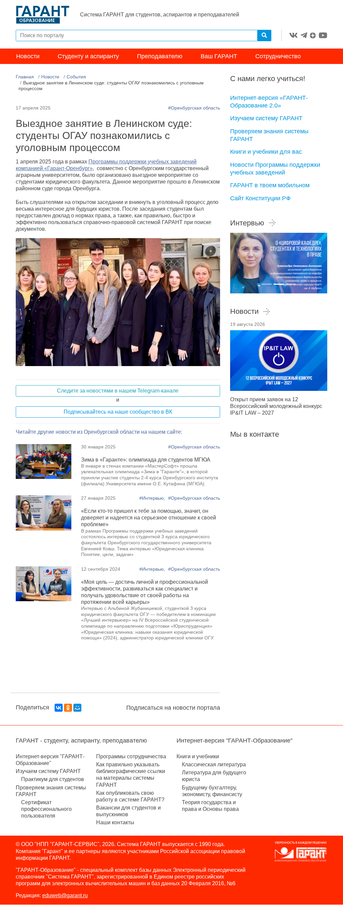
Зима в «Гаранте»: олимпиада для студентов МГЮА (145, 460)
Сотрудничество (278, 56)
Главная (25, 76)
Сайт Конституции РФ (260, 198)
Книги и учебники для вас (266, 151)
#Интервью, (152, 498)
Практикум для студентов (52, 779)
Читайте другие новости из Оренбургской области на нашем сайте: (99, 432)
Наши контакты (115, 822)
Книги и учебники (198, 756)
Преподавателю (160, 56)
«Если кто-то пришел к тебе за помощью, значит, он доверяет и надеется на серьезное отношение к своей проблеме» (148, 517)
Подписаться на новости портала (173, 707)
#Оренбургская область (194, 108)
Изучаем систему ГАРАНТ (266, 118)
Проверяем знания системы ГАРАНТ (269, 135)
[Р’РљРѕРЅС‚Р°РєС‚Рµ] (59, 708)
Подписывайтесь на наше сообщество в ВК (118, 412)
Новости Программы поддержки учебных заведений (275, 168)
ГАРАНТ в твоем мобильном (270, 185)
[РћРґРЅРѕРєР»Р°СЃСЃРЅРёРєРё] (68, 708)
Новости (28, 56)
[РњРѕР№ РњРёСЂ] (77, 708)
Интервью (247, 223)
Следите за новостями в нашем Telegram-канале (118, 391)
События (76, 76)
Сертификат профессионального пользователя (46, 809)
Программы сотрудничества (131, 756)
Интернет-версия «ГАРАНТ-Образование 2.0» (269, 101)
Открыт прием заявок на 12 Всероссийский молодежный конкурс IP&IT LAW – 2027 (276, 406)
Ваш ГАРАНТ (219, 56)
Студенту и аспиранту (88, 56)
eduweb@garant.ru (65, 895)
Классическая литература (214, 764)
